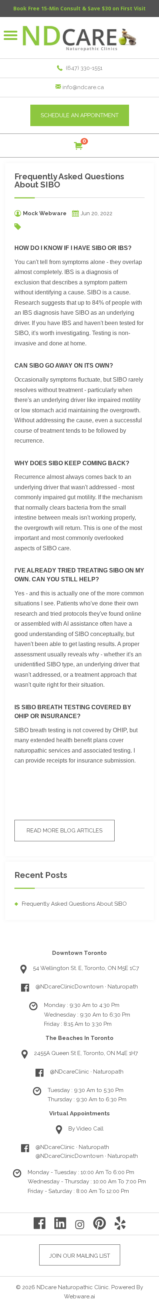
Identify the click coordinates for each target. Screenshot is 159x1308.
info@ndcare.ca (83, 87)
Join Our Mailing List (79, 1256)
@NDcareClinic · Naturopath (87, 1071)
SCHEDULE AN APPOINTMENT (80, 115)
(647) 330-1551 (84, 68)
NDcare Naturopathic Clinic (73, 1287)
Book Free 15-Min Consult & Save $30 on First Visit (79, 8)
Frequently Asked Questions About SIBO (74, 903)
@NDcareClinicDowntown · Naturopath (86, 986)
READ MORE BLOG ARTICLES (64, 830)
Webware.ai (79, 1296)
